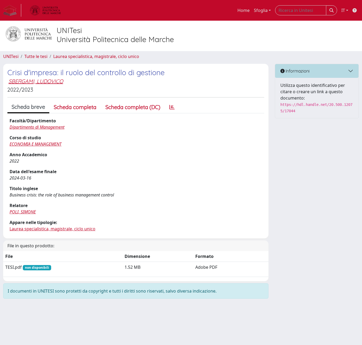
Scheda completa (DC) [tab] (132, 107)
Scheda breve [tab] (28, 107)
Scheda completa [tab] (75, 107)
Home (243, 10)
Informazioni (297, 71)
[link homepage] (12, 10)
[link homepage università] (45, 10)
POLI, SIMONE (23, 212)
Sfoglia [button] (261, 10)
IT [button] (343, 10)
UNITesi (11, 56)
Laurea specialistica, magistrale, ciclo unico (96, 56)
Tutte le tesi (35, 56)
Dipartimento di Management (37, 127)
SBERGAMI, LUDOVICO (35, 81)
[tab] (172, 107)
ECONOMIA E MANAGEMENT (35, 144)
